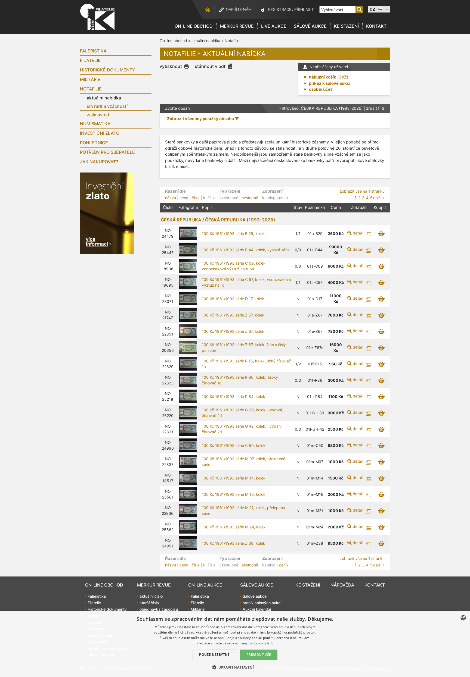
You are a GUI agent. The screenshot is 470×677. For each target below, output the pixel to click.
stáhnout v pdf (210, 66)
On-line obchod (194, 26)
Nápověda (342, 585)
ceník (284, 197)
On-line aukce (205, 585)
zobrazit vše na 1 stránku (362, 191)
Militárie (90, 79)
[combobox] (463, 617)
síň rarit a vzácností (107, 106)
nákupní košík (322, 77)
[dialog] (235, 644)
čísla (196, 197)
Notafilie (91, 89)
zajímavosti (98, 114)
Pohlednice (94, 142)
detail (358, 233)
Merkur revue (237, 26)
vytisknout (171, 66)
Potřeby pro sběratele (107, 152)
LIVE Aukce (273, 26)
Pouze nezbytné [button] (214, 654)
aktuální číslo (151, 596)
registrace (279, 9)
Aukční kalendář (257, 609)
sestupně (250, 197)
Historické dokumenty (107, 70)
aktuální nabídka (104, 98)
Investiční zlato (99, 133)
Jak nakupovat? (99, 161)
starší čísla (149, 602)
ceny (184, 197)
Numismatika (95, 123)
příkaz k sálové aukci (329, 83)
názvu (170, 197)
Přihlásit (304, 9)
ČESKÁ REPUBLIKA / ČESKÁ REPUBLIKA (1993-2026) (218, 219)
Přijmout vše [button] (258, 654)
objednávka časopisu (159, 609)
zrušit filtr (375, 108)
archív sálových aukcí (262, 602)
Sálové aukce (310, 26)
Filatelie (90, 60)
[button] (235, 667)
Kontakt (376, 26)
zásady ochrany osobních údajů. (248, 643)
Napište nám (239, 9)
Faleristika (93, 51)
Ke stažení (346, 26)
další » (379, 197)
